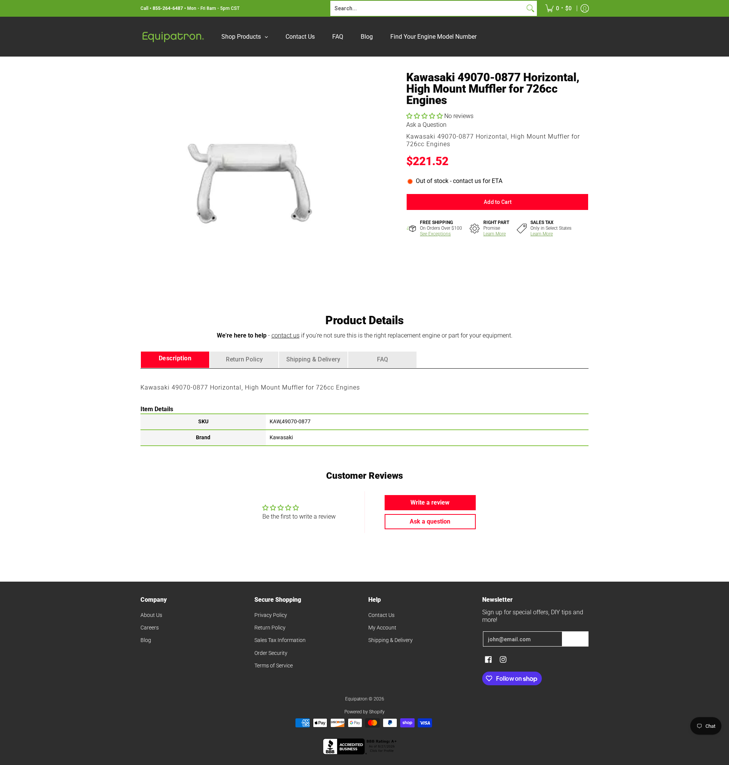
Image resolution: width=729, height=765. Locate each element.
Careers (149, 628)
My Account (382, 628)
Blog (145, 640)
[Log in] (584, 8)
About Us (151, 615)
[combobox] (427, 8)
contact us (285, 335)
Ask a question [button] (430, 521)
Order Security (270, 653)
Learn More (494, 234)
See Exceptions (435, 234)
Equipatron (356, 699)
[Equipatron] (172, 37)
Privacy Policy (270, 615)
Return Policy (270, 628)
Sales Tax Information (280, 640)
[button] (425, 116)
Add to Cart (497, 202)
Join (575, 639)
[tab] (175, 360)
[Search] (530, 8)
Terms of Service (273, 665)
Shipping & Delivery (390, 640)
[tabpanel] (364, 406)
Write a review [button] (430, 502)
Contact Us (381, 615)
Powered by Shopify (364, 712)
